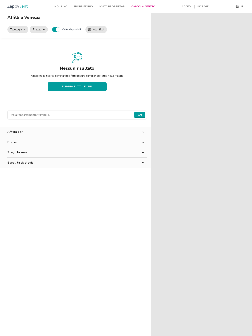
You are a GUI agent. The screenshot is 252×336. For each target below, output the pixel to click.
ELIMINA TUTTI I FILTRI (77, 86)
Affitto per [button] (15, 132)
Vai (139, 115)
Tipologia (16, 29)
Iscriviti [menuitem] (203, 6)
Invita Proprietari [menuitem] (112, 6)
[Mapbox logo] (160, 333)
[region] (201, 174)
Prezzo (37, 29)
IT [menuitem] (242, 6)
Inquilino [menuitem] (61, 6)
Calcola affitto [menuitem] (143, 6)
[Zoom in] (247, 17)
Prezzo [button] (12, 142)
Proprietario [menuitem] (83, 6)
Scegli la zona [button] (17, 152)
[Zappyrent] (17, 6)
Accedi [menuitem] (186, 6)
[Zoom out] (247, 23)
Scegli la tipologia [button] (20, 163)
